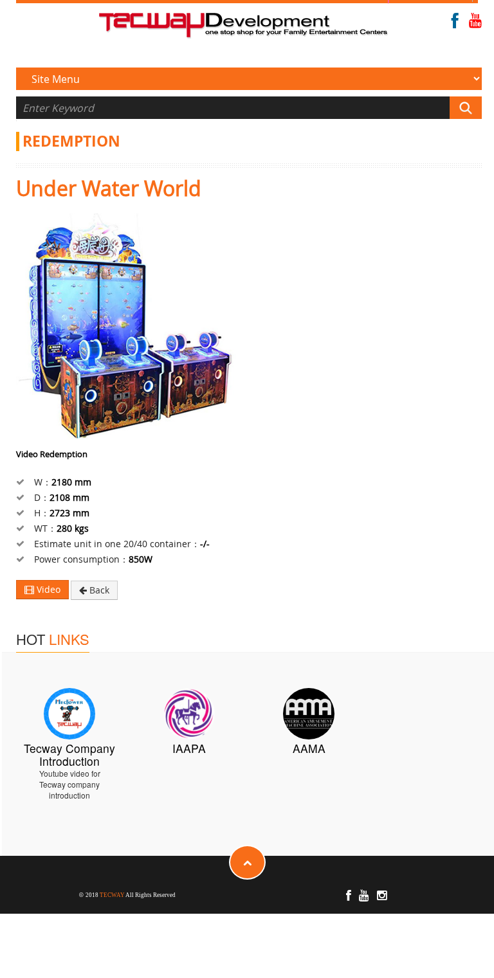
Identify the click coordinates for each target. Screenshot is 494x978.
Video (47, 589)
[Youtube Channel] (475, 22)
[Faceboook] (455, 24)
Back (98, 590)
